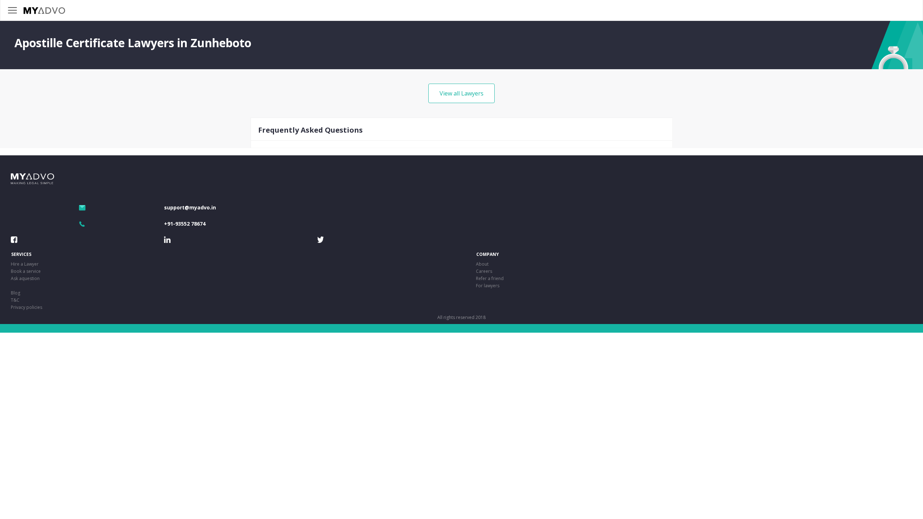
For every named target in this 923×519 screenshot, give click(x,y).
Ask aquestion (25, 278)
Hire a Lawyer (25, 264)
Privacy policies (26, 307)
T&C (15, 300)
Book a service (26, 271)
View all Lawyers (461, 93)
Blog (15, 293)
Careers (484, 271)
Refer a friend (490, 278)
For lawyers (487, 286)
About (482, 264)
